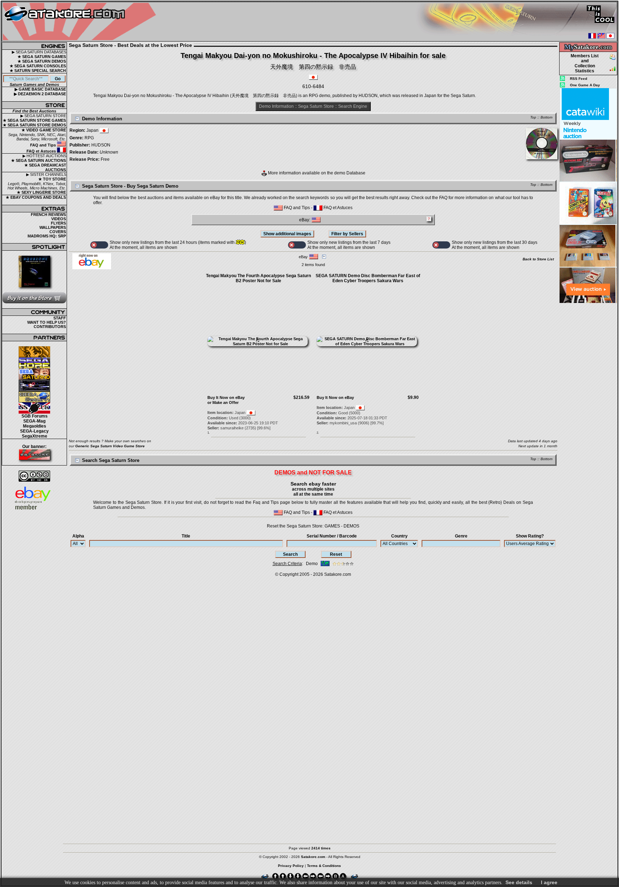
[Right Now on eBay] (91, 268)
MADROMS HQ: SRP (47, 236)
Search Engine (352, 106)
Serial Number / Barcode (332, 536)
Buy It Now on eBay (226, 397)
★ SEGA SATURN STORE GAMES (34, 120)
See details (518, 882)
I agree (549, 882)
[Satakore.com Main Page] (81, 21)
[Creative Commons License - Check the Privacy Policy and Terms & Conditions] (34, 476)
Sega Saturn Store (316, 106)
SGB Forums (34, 416)
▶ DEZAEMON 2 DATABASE (40, 94)
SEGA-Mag (34, 421)
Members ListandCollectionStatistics (585, 63)
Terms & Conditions (324, 866)
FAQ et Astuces (42, 151)
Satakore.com (337, 574)
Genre (461, 536)
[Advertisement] (588, 411)
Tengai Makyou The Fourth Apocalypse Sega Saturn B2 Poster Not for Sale (258, 278)
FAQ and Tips (43, 145)
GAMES (332, 526)
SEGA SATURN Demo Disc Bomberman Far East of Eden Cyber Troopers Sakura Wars (368, 278)
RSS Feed (578, 79)
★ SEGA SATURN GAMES (42, 56)
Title (186, 536)
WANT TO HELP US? (46, 322)
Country (399, 536)
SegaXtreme (34, 436)
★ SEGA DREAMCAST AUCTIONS (45, 167)
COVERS (57, 232)
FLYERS (58, 223)
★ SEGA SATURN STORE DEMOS (34, 125)
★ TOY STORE (52, 179)
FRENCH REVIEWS (48, 214)
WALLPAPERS (52, 227)
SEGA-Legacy (34, 431)
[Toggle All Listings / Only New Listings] (99, 245)
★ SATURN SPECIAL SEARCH (38, 70)
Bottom (546, 117)
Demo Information (276, 106)
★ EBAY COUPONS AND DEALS (36, 197)
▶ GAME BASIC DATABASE (40, 89)
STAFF (59, 318)
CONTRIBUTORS (50, 326)
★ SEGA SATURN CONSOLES (38, 66)
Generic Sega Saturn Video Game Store (110, 446)
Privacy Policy (291, 866)
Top (533, 117)
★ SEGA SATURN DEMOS (42, 61)
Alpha (78, 536)
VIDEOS (58, 219)
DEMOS (351, 526)
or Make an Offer (223, 402)
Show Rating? (530, 536)
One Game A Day (585, 85)
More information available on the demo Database (316, 172)
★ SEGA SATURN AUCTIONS (38, 160)
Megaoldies (34, 426)
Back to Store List (538, 259)
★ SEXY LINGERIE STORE (41, 192)
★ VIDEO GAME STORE (43, 130)
